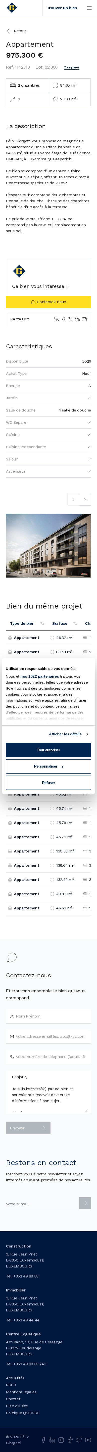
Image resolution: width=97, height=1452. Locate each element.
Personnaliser (45, 766)
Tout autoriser (48, 750)
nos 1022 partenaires (39, 676)
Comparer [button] (71, 67)
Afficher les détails (65, 734)
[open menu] (89, 8)
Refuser (48, 783)
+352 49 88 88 (26, 1276)
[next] (85, 500)
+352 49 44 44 (26, 1320)
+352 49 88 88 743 (29, 1364)
